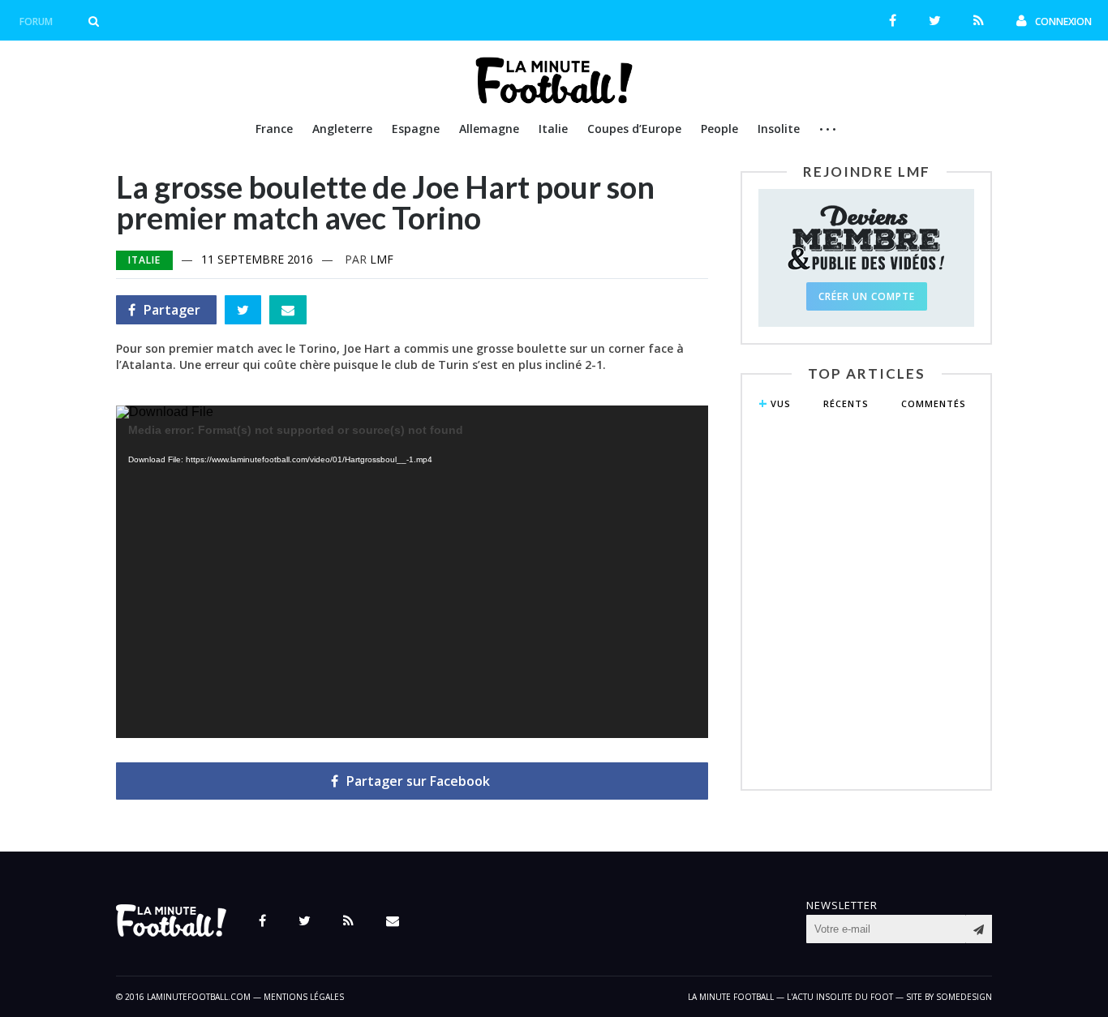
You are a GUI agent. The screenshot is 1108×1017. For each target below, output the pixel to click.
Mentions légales (304, 996)
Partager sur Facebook (418, 781)
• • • (827, 129)
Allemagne (489, 128)
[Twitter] (935, 20)
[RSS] (978, 20)
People (719, 128)
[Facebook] (893, 20)
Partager (164, 312)
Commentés (933, 403)
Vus (781, 403)
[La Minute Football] (554, 99)
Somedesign (964, 996)
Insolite (779, 128)
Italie (553, 128)
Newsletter (842, 905)
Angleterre (342, 128)
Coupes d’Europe (634, 128)
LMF (381, 259)
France (274, 128)
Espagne (416, 128)
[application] (412, 572)
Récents (846, 403)
